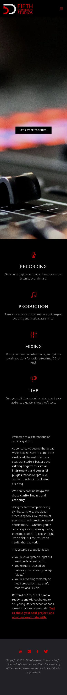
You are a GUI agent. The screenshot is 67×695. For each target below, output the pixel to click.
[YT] (20, 651)
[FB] (37, 651)
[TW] (46, 651)
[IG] (29, 651)
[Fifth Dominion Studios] (18, 8)
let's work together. (33, 130)
